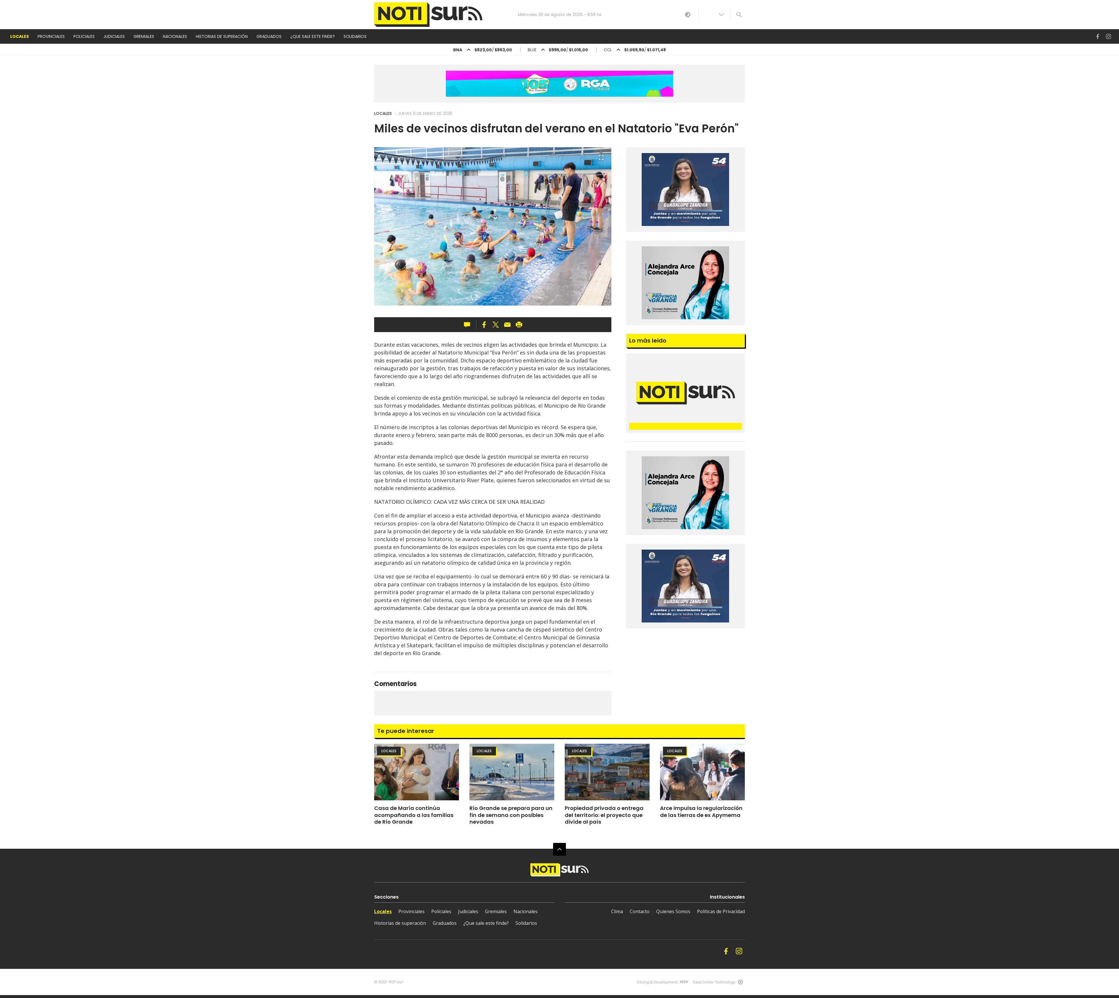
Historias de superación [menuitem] (222, 36)
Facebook (1097, 37)
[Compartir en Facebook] (484, 325)
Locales (383, 113)
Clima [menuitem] (617, 911)
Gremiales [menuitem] (143, 36)
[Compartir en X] (496, 325)
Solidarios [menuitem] (355, 36)
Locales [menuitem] (19, 36)
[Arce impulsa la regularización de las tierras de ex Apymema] (702, 772)
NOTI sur (395, 981)
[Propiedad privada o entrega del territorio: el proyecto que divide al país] (607, 772)
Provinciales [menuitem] (51, 36)
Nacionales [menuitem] (175, 36)
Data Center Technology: (714, 982)
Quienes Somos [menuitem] (673, 911)
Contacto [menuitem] (640, 911)
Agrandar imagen (601, 160)
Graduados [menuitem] (268, 36)
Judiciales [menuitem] (114, 36)
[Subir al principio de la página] (559, 849)
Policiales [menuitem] (84, 36)
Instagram (1108, 37)
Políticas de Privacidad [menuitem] (721, 911)
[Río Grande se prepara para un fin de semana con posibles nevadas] (511, 772)
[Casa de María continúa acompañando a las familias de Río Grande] (416, 772)
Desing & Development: (657, 982)
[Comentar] (468, 325)
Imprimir (519, 325)
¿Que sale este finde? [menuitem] (312, 36)
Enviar (507, 325)
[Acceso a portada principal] (428, 14)
